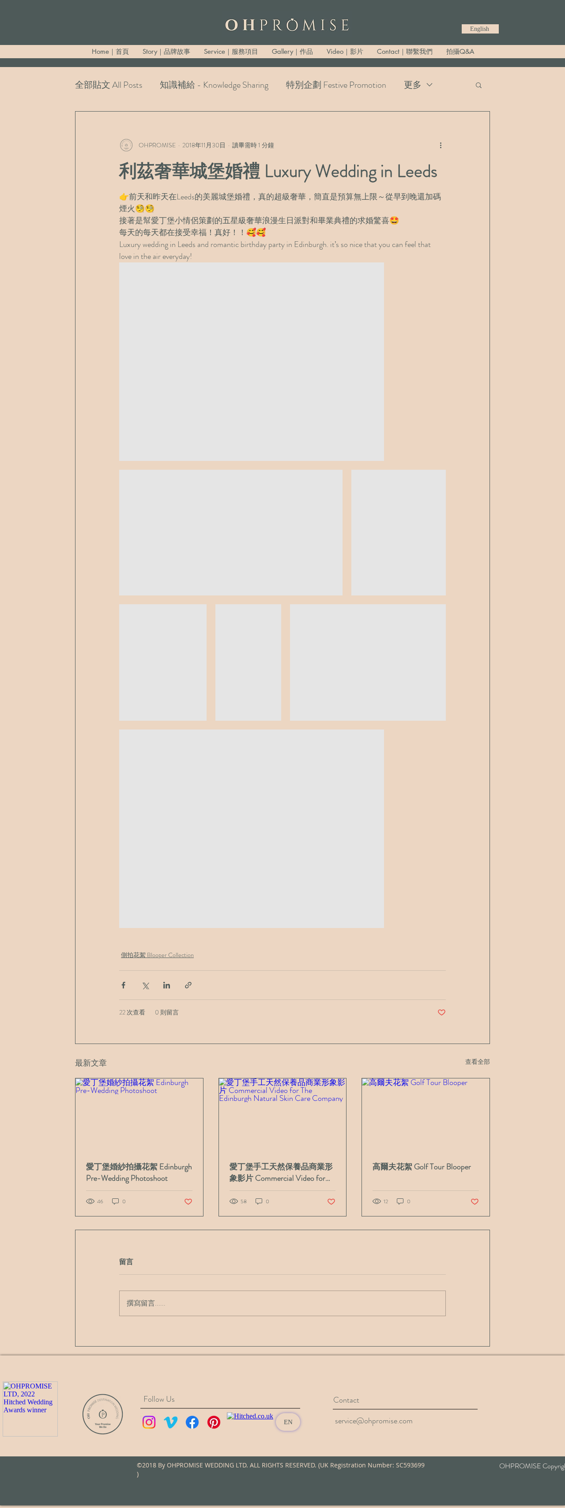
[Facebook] (192, 1422)
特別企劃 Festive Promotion (336, 84)
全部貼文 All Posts (108, 84)
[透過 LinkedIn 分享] (166, 985)
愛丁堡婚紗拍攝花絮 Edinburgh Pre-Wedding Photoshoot (139, 1172)
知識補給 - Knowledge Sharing (214, 84)
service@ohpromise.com (374, 1420)
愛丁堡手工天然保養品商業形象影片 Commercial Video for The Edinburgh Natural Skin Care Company (282, 1172)
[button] (479, 84)
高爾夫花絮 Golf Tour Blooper (422, 1166)
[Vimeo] (170, 1422)
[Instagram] (149, 1422)
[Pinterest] (213, 1422)
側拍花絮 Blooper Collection (157, 954)
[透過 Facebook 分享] (123, 985)
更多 (413, 84)
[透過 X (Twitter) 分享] (145, 985)
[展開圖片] (251, 361)
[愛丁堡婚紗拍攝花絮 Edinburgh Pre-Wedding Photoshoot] (139, 1114)
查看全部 (477, 1061)
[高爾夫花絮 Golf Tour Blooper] (426, 1114)
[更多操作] (440, 145)
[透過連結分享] (188, 985)
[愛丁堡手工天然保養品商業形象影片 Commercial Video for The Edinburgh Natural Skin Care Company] (283, 1114)
